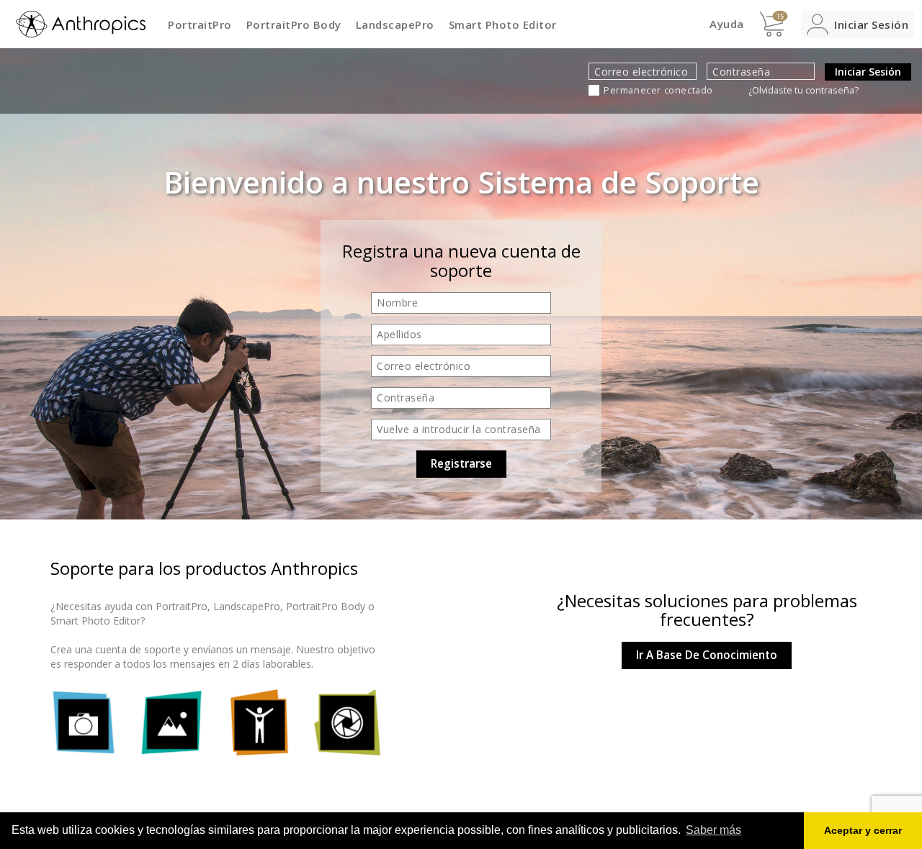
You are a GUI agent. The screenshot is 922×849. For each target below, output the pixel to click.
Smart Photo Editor (503, 24)
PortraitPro (200, 24)
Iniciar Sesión (868, 71)
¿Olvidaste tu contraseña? (803, 90)
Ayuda (727, 24)
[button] (857, 24)
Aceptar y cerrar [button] (863, 830)
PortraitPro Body (293, 24)
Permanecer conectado (658, 90)
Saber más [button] (713, 830)
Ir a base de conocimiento (706, 655)
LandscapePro (395, 24)
